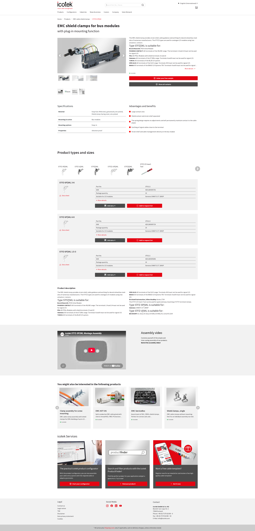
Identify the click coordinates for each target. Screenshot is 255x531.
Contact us (61, 506)
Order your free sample (164, 78)
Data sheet (65, 196)
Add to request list (146, 206)
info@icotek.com (164, 518)
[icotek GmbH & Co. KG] (64, 5)
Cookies (60, 519)
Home (59, 19)
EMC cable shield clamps (81, 19)
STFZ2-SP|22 (96, 19)
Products (67, 19)
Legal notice (61, 508)
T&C (58, 511)
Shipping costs (110, 528)
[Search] (142, 5)
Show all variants (165, 84)
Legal (59, 501)
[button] (59, 55)
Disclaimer (61, 514)
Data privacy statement (65, 516)
